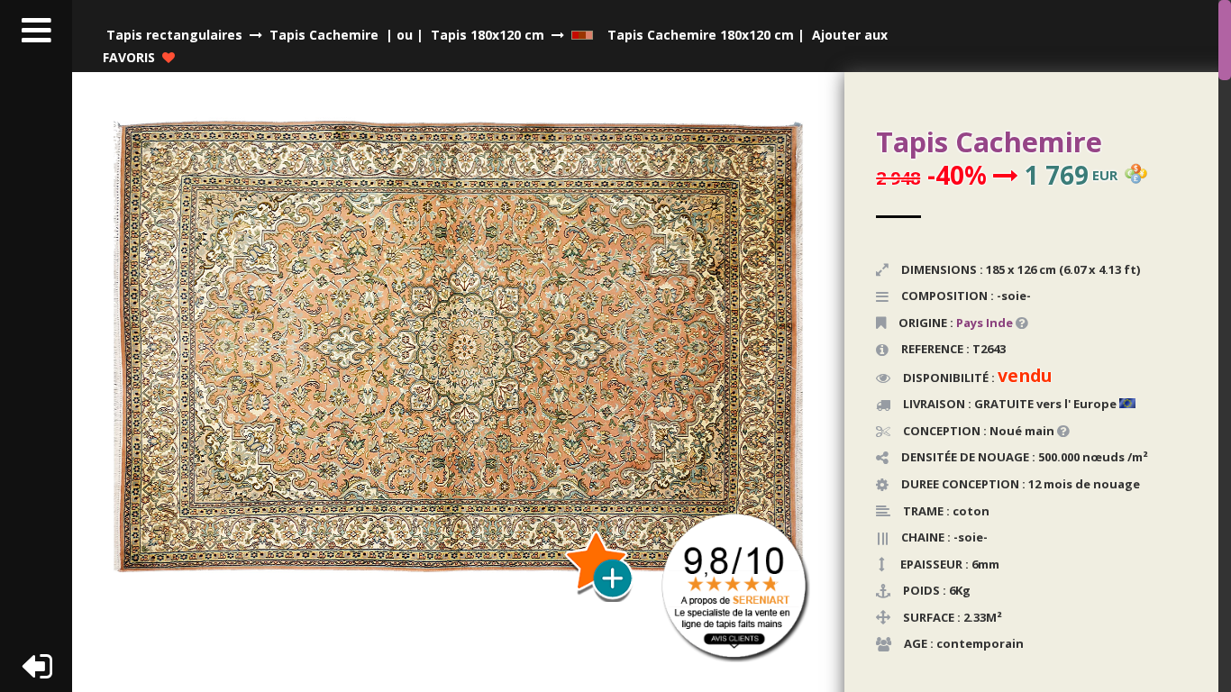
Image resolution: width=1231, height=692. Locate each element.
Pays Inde (984, 322)
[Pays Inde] (1014, 322)
